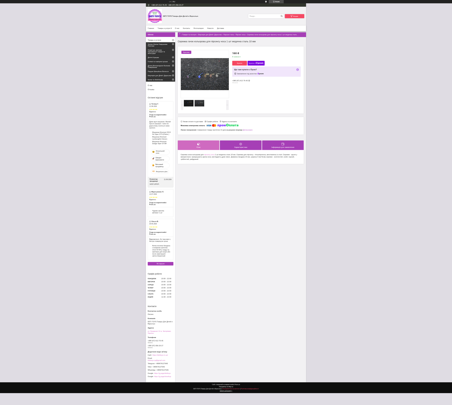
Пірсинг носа (240, 35)
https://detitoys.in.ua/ (160, 355)
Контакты (186, 28)
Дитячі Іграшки (153, 57)
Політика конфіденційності (250, 389)
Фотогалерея (199, 28)
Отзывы (151, 89)
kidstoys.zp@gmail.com (156, 360)
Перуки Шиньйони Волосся (158, 71)
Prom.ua (237, 384)
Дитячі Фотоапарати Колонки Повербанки (159, 66)
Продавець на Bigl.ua (226, 386)
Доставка (220, 28)
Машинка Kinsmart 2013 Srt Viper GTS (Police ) (161, 133)
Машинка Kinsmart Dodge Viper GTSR (159, 143)
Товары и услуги (164, 28)
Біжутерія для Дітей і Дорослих (210, 35)
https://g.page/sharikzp (162, 376)
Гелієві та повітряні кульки (158, 61)
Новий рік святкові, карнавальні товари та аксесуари (156, 51)
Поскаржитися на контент (231, 389)
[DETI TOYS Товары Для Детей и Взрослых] (155, 16)
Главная (151, 28)
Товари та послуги (189, 35)
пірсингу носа (209, 155)
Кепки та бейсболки (155, 80)
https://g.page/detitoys (162, 373)
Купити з (252, 63)
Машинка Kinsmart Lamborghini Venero (159, 138)
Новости (210, 28)
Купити (239, 63)
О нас (177, 28)
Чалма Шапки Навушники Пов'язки (157, 45)
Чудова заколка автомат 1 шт (158, 212)
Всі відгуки (161, 264)
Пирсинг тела (228, 35)
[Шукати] (282, 16)
